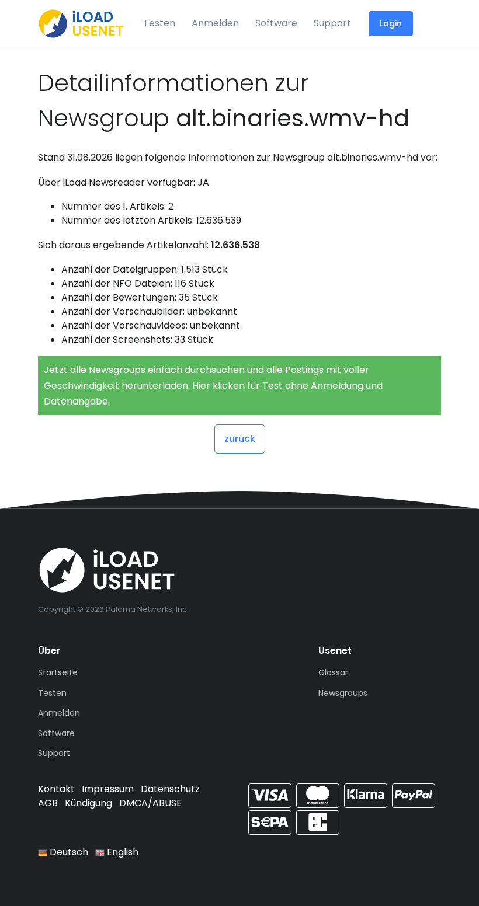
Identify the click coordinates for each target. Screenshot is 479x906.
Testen (159, 23)
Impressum (108, 789)
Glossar (333, 672)
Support (332, 23)
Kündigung (88, 803)
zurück (239, 438)
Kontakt (56, 789)
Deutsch (67, 852)
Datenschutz (170, 789)
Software (276, 23)
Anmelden (215, 23)
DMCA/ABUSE (150, 803)
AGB (48, 803)
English (121, 852)
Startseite (58, 672)
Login (391, 23)
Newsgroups (342, 693)
